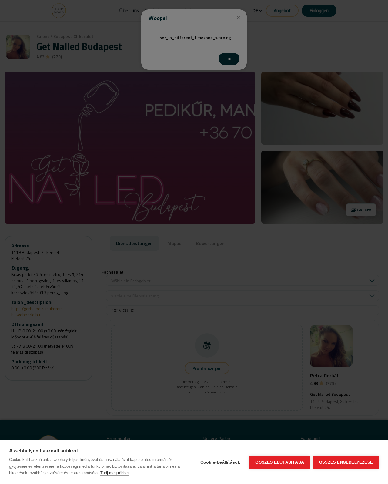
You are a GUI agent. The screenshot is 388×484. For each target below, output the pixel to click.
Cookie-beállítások (220, 462)
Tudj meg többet (114, 473)
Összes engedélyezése (346, 462)
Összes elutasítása (279, 462)
